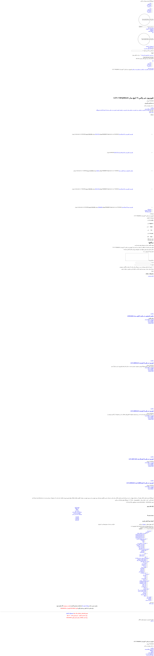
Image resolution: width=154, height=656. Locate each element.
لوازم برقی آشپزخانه (145, 561)
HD (143, 541)
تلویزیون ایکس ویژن (140, 544)
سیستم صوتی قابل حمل (141, 560)
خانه (153, 69)
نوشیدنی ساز (143, 567)
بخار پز (145, 576)
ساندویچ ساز (143, 578)
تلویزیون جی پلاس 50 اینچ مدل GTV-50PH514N (142, 411)
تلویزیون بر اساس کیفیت (122, 110)
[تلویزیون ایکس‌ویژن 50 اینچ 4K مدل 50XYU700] (142, 189)
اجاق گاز (144, 575)
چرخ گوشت (144, 564)
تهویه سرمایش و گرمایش (144, 548)
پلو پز (145, 577)
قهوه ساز (142, 568)
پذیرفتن (152, 620)
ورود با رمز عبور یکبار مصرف (148, 57)
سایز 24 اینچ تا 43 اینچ (140, 534)
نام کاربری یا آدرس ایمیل (148, 50)
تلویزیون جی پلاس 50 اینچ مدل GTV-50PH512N (142, 363)
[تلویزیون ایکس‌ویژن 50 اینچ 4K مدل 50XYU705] (142, 152)
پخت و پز (147, 574)
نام (153, 262)
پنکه (145, 556)
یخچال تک (144, 593)
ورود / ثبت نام (148, 600)
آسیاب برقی (143, 563)
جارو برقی (144, 585)
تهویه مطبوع (143, 550)
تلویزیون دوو (141, 547)
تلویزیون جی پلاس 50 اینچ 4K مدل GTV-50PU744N (141, 459)
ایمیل (152, 264)
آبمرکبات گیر (141, 571)
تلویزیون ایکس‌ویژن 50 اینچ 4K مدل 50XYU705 (123, 152)
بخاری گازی (141, 555)
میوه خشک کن (143, 572)
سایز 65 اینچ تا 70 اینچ (140, 536)
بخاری (145, 553)
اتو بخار (144, 587)
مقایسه (149, 599)
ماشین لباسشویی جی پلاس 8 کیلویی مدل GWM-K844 (140, 316)
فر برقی (144, 579)
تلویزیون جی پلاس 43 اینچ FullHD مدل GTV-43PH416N (140, 483)
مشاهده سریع (151, 321)
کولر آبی (142, 551)
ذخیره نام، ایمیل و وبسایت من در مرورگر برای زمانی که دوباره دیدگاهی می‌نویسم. (136, 267)
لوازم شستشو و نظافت (144, 580)
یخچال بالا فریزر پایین (142, 591)
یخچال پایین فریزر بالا (142, 590)
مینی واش (144, 584)
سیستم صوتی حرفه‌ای (141, 559)
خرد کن (144, 566)
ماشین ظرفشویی (142, 582)
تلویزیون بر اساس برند (143, 69)
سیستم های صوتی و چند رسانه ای (142, 558)
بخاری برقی (141, 554)
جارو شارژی (143, 586)
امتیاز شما (151, 251)
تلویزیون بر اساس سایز (131, 110)
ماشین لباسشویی (142, 583)
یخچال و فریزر (146, 588)
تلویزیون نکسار (141, 546)
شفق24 (143, 524)
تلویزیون (150, 69)
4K (150, 110)
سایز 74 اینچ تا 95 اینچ (104, 110)
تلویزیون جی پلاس (135, 69)
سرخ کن (144, 562)
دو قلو (145, 595)
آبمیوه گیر (142, 570)
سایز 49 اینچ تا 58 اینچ (140, 535)
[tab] (75, 209)
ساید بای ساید (143, 594)
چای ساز (142, 569)
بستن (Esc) (151, 112)
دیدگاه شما (151, 260)
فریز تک (144, 592)
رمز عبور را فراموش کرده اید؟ (147, 55)
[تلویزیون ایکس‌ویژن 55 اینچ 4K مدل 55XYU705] (142, 134)
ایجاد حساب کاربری (148, 48)
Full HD (142, 539)
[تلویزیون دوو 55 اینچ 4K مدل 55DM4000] (142, 207)
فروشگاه (98, 110)
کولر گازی (142, 552)
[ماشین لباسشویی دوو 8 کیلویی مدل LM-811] (142, 170)
